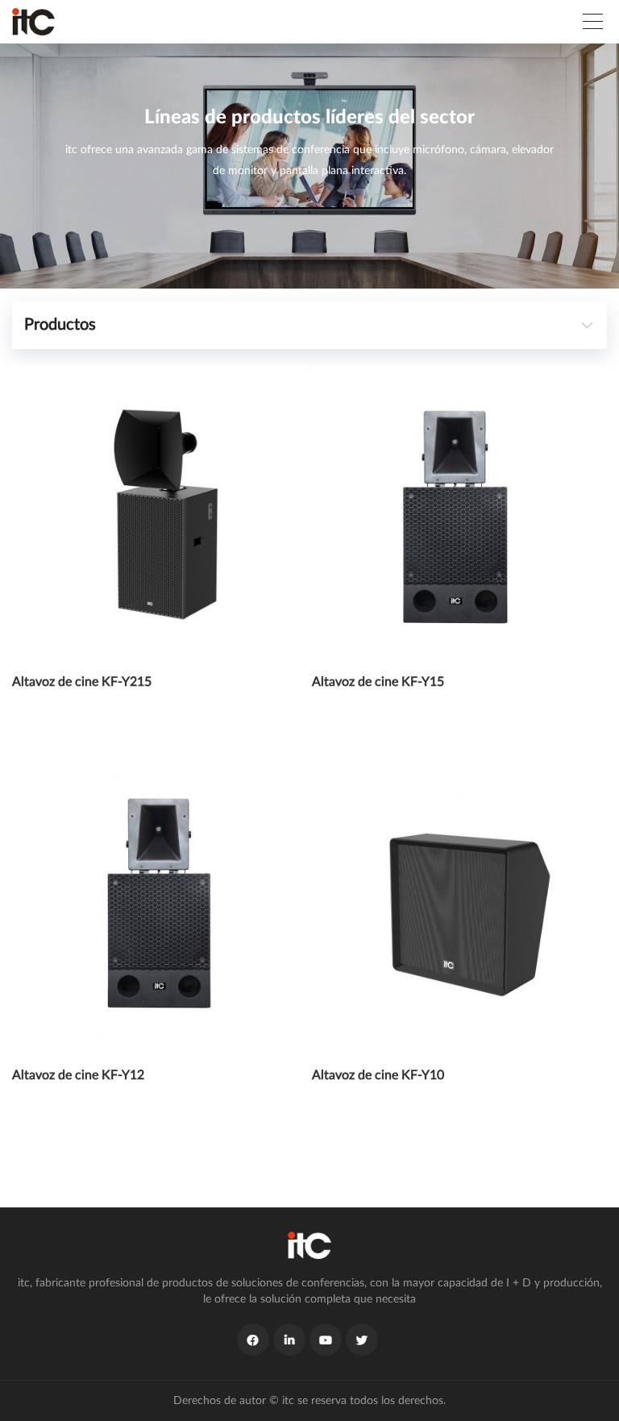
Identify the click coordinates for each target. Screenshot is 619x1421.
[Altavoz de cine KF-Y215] (160, 513)
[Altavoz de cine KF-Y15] (460, 513)
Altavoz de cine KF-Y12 (78, 1075)
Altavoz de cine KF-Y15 (378, 681)
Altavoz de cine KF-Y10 (378, 1075)
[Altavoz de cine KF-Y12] (160, 905)
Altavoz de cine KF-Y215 (82, 681)
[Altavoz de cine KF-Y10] (460, 905)
